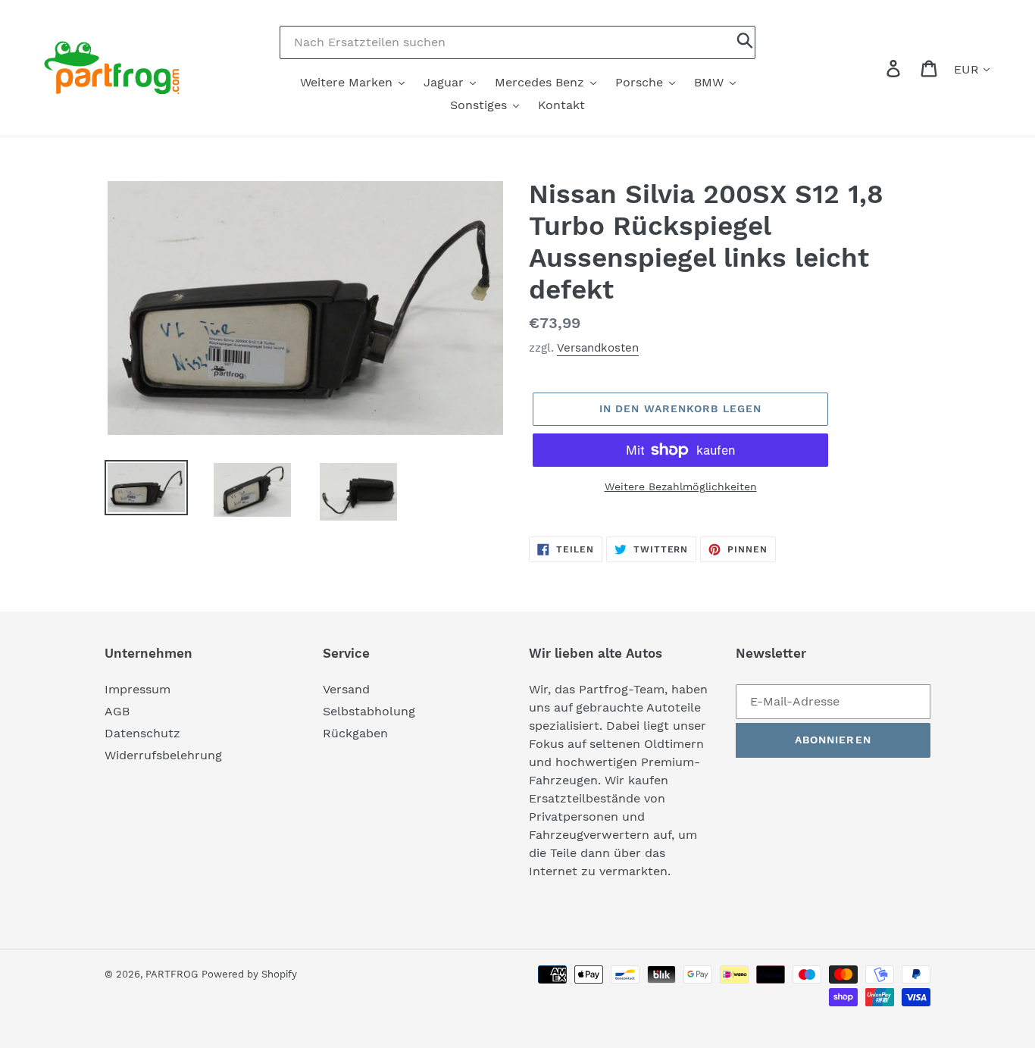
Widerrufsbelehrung (163, 755)
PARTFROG (171, 974)
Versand (346, 689)
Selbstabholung (369, 711)
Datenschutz (142, 733)
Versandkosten (598, 348)
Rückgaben (355, 733)
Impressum (137, 689)
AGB (117, 711)
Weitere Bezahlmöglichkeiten (681, 486)
